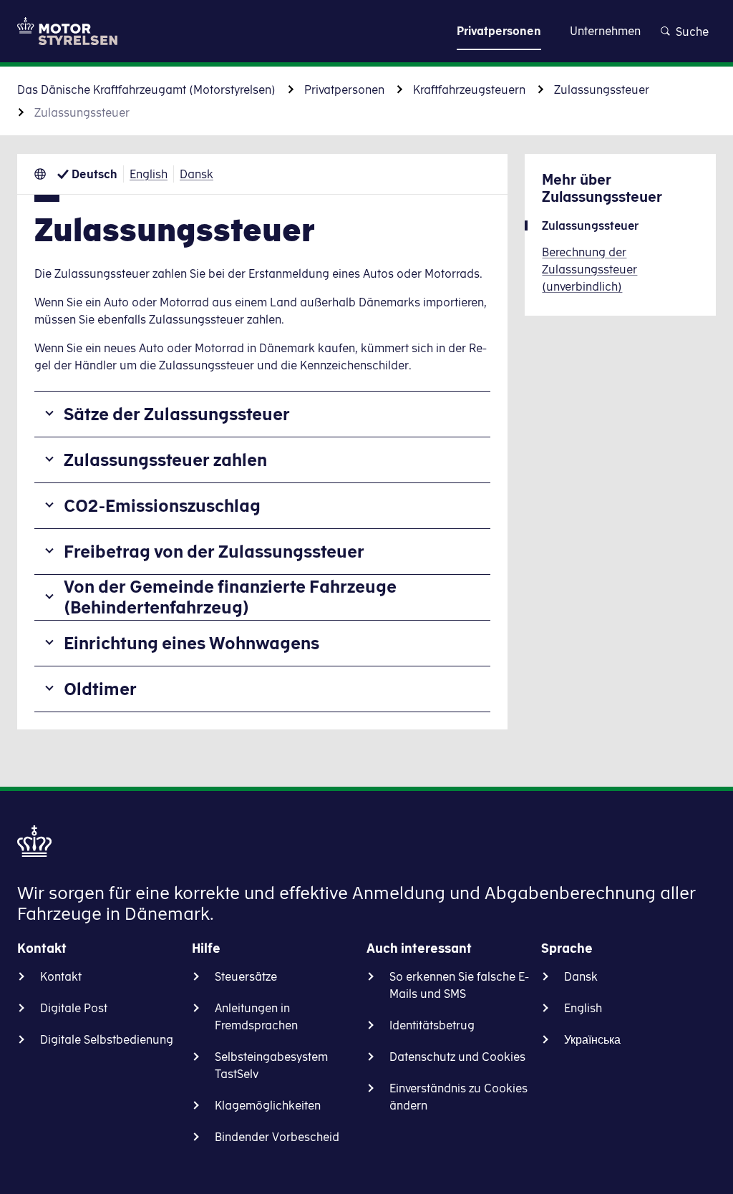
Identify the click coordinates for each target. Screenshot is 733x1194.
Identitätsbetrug (432, 1025)
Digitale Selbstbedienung (106, 1039)
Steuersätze (246, 976)
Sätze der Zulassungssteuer (177, 414)
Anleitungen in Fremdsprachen (256, 1016)
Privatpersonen (344, 89)
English (149, 174)
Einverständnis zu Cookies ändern (458, 1097)
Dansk (196, 174)
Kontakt (61, 976)
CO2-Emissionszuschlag (162, 505)
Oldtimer (100, 689)
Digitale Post (73, 1007)
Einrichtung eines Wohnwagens (191, 643)
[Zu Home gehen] (67, 31)
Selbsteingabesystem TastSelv (271, 1065)
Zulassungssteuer (601, 89)
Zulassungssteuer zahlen (165, 460)
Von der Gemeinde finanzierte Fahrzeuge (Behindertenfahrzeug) (230, 596)
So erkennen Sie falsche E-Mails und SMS (459, 985)
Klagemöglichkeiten (268, 1105)
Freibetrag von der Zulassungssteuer (214, 551)
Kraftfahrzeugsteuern (469, 89)
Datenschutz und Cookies (457, 1056)
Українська (592, 1039)
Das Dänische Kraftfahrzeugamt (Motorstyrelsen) (146, 89)
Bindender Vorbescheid (277, 1136)
